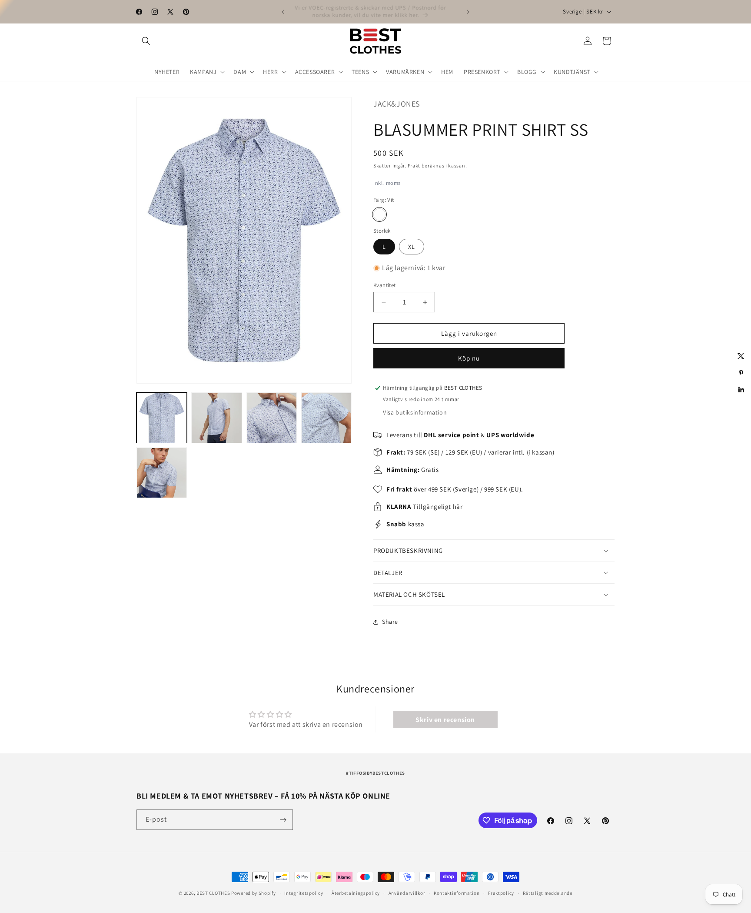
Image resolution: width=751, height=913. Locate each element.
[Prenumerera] (282, 819)
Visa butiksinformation (415, 412)
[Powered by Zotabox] (741, 406)
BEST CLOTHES (213, 893)
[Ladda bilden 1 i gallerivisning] (161, 418)
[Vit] (379, 214)
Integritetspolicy (303, 893)
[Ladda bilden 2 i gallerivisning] (216, 418)
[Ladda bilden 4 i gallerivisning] (326, 418)
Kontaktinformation (457, 893)
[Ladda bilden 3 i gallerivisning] (271, 418)
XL (411, 247)
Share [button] (390, 621)
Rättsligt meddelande (547, 893)
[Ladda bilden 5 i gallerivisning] (161, 473)
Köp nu (469, 358)
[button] (146, 40)
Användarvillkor (407, 893)
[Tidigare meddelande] (282, 11)
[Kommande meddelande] (468, 11)
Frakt (414, 165)
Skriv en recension (445, 719)
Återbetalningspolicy (356, 893)
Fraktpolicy (501, 893)
